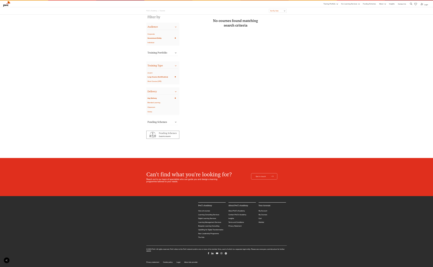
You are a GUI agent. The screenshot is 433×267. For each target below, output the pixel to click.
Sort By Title (274, 15)
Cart (260, 218)
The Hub (201, 237)
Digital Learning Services (207, 218)
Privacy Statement (235, 226)
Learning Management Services (209, 222)
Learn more (165, 136)
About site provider (191, 262)
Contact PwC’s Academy (237, 215)
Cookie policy (168, 262)
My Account (263, 211)
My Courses (263, 215)
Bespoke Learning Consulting (208, 226)
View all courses (204, 211)
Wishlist (261, 222)
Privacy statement (152, 262)
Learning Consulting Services (208, 215)
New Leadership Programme (208, 233)
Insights (231, 218)
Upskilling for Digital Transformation (210, 230)
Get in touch (261, 176)
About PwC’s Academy (236, 211)
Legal (178, 262)
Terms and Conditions (236, 222)
